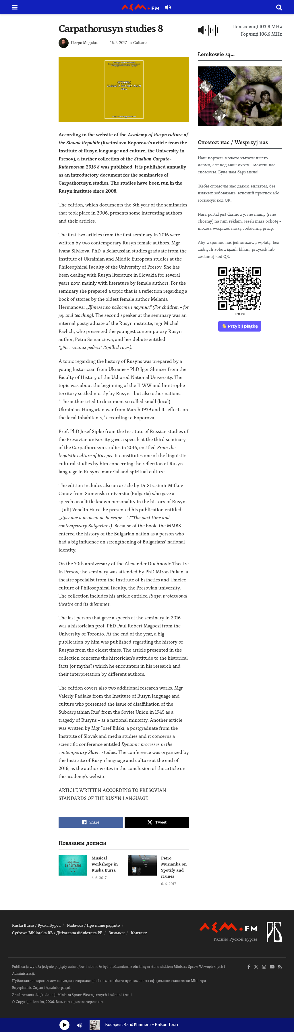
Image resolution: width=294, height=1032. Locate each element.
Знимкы (117, 933)
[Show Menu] (15, 7)
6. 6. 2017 (99, 878)
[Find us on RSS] (280, 967)
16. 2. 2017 (118, 43)
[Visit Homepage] (140, 7)
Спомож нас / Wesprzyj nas (233, 142)
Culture (140, 43)
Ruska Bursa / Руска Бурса (36, 925)
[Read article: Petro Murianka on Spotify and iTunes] (142, 865)
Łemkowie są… (216, 54)
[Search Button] (279, 7)
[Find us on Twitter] (256, 967)
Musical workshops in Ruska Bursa (105, 864)
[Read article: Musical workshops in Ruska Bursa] (73, 865)
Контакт (139, 933)
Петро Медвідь (84, 43)
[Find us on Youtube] (272, 967)
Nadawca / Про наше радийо (93, 925)
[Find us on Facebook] (248, 967)
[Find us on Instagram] (264, 967)
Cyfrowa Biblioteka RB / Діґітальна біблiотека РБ (57, 933)
